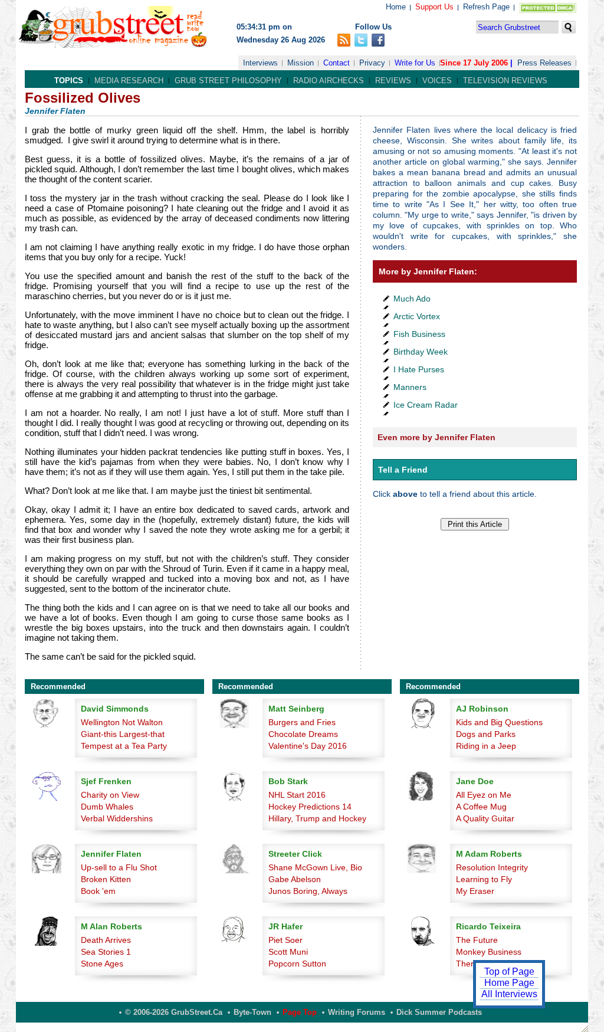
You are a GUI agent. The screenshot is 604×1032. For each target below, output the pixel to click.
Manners (409, 387)
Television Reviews (505, 80)
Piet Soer (285, 940)
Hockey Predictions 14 (310, 806)
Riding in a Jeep (486, 746)
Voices (437, 80)
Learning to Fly (484, 879)
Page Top (300, 1012)
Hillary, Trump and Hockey (317, 818)
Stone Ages (102, 963)
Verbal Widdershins (117, 818)
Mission (300, 62)
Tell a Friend (403, 469)
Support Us (434, 6)
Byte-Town (252, 1012)
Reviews (393, 80)
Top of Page (509, 972)
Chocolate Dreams (303, 734)
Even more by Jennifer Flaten (436, 437)
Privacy (372, 62)
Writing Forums (356, 1012)
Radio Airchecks (328, 80)
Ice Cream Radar (425, 404)
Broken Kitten (106, 879)
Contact (336, 62)
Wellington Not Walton (122, 722)
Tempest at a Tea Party (124, 746)
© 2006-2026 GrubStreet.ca (173, 1012)
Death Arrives (106, 940)
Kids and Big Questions (499, 722)
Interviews (260, 62)
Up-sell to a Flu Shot (119, 867)
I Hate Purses (418, 369)
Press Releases (544, 62)
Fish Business (419, 334)
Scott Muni (288, 951)
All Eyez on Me (483, 795)
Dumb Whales (107, 806)
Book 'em (98, 891)
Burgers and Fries (302, 722)
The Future (477, 940)
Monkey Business (488, 951)
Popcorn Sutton (297, 963)
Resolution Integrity (492, 867)
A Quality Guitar (485, 818)
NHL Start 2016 (297, 795)
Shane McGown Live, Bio (315, 867)
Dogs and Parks (486, 734)
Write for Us (415, 62)
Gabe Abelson (294, 879)
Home (396, 6)
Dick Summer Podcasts (439, 1012)
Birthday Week (420, 351)
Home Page (509, 983)
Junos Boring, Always (307, 891)
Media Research (128, 80)
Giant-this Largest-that (123, 734)
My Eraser (475, 891)
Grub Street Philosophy (228, 80)
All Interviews (509, 994)
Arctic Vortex (416, 316)
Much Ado (412, 298)
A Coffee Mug (481, 806)
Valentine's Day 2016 (307, 746)
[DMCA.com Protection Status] (545, 10)
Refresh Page (486, 6)
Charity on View (110, 795)
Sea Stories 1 (106, 951)
